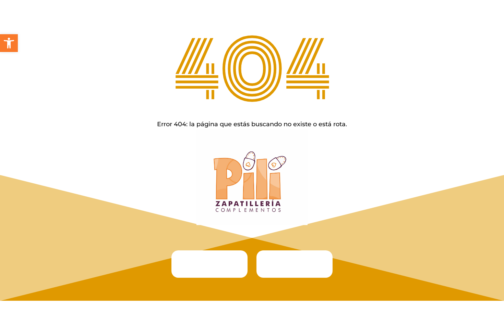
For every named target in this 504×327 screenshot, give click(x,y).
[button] (9, 43)
